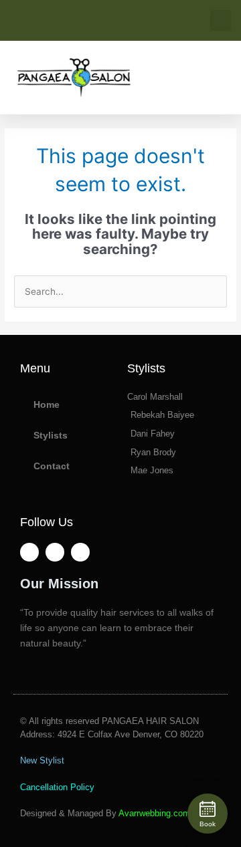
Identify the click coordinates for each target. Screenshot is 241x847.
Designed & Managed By (105, 813)
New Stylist (42, 760)
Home (46, 405)
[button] (220, 20)
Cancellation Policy (57, 787)
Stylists (50, 436)
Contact (51, 466)
